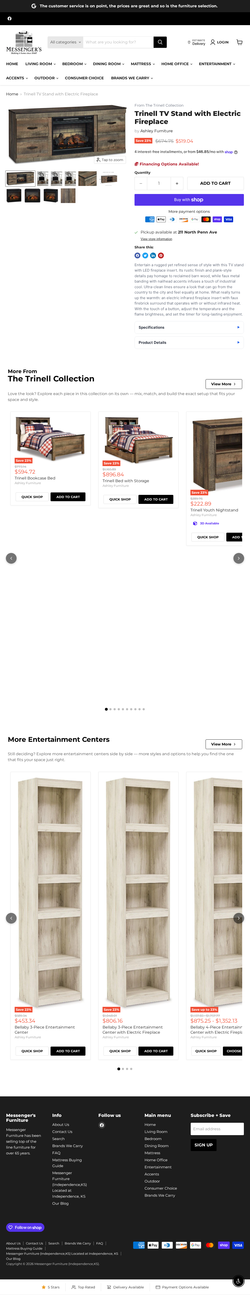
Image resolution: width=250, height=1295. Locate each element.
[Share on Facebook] (137, 255)
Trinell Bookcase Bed (35, 478)
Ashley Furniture (156, 131)
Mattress (141, 63)
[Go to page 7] (131, 709)
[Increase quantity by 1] (177, 183)
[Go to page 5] (123, 709)
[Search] (160, 42)
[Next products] (238, 558)
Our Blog (60, 1203)
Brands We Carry (130, 78)
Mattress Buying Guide (24, 1248)
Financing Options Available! (168, 164)
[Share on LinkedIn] (153, 255)
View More (221, 384)
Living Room (39, 63)
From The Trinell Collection (159, 105)
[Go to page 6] (127, 709)
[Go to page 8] (135, 709)
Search (58, 1138)
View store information (156, 239)
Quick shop (32, 497)
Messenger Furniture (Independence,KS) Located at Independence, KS (69, 1185)
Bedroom (73, 63)
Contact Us (62, 1131)
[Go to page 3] (115, 709)
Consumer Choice (84, 78)
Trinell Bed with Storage (126, 481)
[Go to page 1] (106, 709)
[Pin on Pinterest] (161, 255)
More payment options (189, 211)
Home (12, 63)
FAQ (56, 1153)
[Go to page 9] (139, 709)
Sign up (204, 1144)
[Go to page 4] (119, 709)
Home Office (175, 63)
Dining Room (107, 63)
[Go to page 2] (110, 709)
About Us (60, 1124)
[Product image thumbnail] (43, 178)
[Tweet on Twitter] (145, 255)
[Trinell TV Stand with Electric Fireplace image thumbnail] (20, 178)
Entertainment (215, 63)
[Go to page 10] (144, 709)
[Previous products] (11, 558)
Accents (15, 78)
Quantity (142, 172)
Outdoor (45, 78)
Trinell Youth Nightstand (214, 510)
